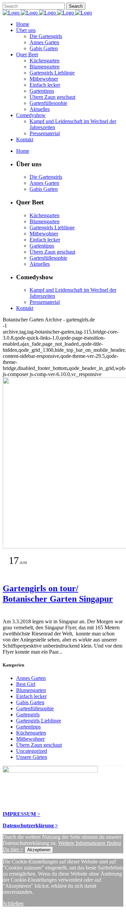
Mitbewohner (30, 739)
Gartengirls (28, 714)
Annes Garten (31, 678)
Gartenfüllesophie (35, 708)
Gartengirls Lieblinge (38, 720)
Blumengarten (31, 690)
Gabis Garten (30, 702)
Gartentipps (28, 727)
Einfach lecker (31, 696)
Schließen (13, 903)
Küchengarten (31, 733)
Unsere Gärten (31, 757)
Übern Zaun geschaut (39, 745)
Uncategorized (31, 751)
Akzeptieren (38, 849)
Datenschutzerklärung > (30, 825)
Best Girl (25, 684)
